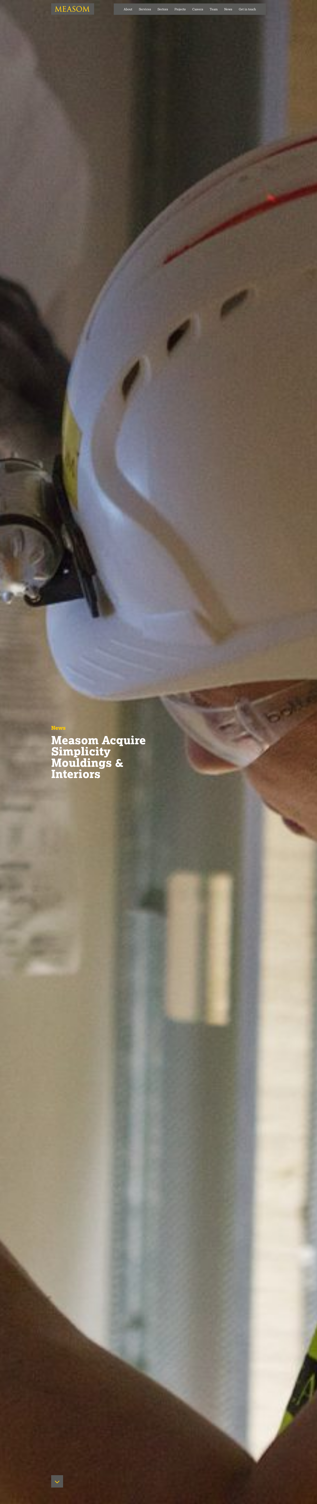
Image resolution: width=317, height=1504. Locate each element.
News (228, 9)
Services (145, 9)
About (128, 9)
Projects (180, 9)
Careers (197, 9)
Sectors (163, 9)
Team (214, 9)
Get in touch (247, 9)
